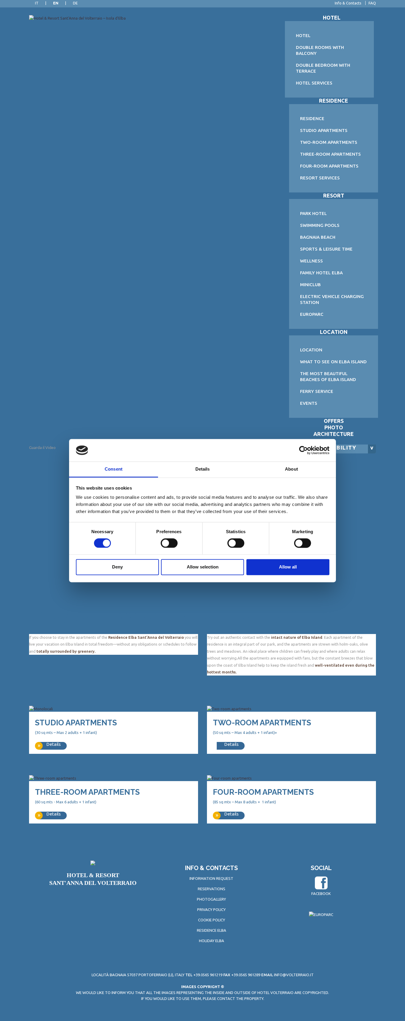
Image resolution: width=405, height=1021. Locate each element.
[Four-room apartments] (229, 777)
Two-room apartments (328, 142)
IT (37, 3)
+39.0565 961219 (203, 975)
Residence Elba (211, 930)
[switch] (169, 543)
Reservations (211, 889)
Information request (211, 878)
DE (75, 3)
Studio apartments (323, 130)
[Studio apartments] (41, 708)
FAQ (372, 3)
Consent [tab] (113, 469)
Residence (333, 100)
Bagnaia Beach (317, 237)
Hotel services (314, 82)
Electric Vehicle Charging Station (332, 299)
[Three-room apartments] (52, 777)
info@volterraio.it (294, 975)
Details (53, 744)
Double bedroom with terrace (323, 68)
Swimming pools (319, 225)
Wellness (311, 260)
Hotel (331, 17)
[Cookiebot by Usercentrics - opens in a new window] (303, 450)
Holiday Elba (211, 941)
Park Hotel (313, 213)
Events (308, 403)
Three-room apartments (330, 154)
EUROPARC (311, 314)
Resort (333, 195)
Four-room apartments (329, 165)
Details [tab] (202, 469)
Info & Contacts (348, 3)
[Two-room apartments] (229, 708)
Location (333, 332)
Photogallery (211, 899)
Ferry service (316, 391)
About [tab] (291, 469)
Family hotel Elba (321, 272)
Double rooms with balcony (320, 50)
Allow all (288, 567)
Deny (117, 567)
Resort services (320, 177)
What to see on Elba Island (333, 361)
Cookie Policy (211, 920)
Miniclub (310, 284)
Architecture (333, 434)
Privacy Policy (211, 909)
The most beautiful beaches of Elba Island (328, 376)
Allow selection (203, 567)
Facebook (321, 893)
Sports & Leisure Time (326, 248)
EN (55, 3)
